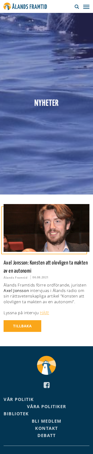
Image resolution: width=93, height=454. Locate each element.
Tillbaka (22, 326)
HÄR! (44, 312)
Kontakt (46, 428)
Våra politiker (46, 406)
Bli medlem (47, 421)
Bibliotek (16, 413)
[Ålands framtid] (25, 7)
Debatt (46, 435)
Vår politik (19, 399)
